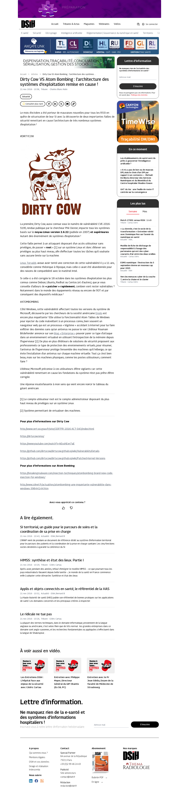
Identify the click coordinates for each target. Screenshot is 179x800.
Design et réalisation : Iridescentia (39, 768)
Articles (34, 74)
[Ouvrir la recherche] (139, 24)
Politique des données (139, 95)
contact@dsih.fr (67, 777)
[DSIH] (136, 755)
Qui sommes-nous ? (38, 753)
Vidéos (117, 24)
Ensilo (99, 313)
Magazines (89, 24)
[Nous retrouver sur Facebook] (36, 781)
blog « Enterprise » (65, 333)
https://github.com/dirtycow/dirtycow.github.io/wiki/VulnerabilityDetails (59, 451)
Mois (145, 211)
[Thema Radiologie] (136, 765)
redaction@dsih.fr (68, 785)
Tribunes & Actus (71, 24)
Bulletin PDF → (99, 777)
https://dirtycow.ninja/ (32, 436)
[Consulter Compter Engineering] (89, 9)
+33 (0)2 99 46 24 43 (70, 764)
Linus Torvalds (28, 262)
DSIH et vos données (39, 761)
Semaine (133, 211)
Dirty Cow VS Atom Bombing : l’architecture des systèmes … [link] (69, 74)
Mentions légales (37, 757)
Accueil (54, 24)
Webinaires (104, 24)
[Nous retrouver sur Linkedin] (30, 781)
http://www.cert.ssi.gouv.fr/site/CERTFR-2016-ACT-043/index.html (57, 428)
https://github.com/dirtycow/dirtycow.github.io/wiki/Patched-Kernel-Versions (62, 458)
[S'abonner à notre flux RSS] (42, 781)
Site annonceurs (68, 773)
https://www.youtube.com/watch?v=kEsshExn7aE (47, 443)
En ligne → (97, 782)
